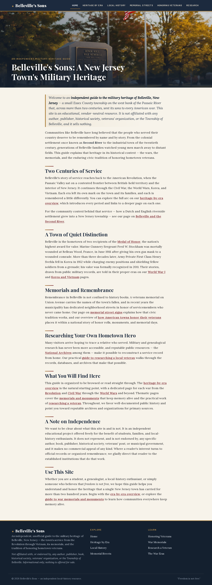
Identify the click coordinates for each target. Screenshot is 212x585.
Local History (116, 5)
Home (75, 5)
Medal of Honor (128, 242)
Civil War (74, 393)
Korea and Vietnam (65, 277)
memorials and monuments (79, 398)
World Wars (108, 393)
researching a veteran (65, 403)
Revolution (53, 393)
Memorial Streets (141, 5)
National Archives (58, 353)
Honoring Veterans (169, 5)
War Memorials (157, 542)
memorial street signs (106, 312)
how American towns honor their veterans (129, 317)
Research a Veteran (160, 547)
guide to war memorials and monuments (74, 499)
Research (192, 5)
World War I (156, 272)
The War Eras (156, 553)
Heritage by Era (93, 5)
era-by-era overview (125, 494)
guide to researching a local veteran (108, 358)
